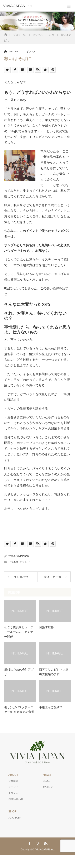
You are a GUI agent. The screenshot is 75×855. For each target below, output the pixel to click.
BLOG (46, 780)
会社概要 (13, 780)
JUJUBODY (15, 817)
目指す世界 (46, 627)
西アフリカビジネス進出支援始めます (53, 672)
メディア (13, 787)
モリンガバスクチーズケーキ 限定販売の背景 (19, 710)
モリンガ (25, 562)
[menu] (69, 6)
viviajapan (23, 556)
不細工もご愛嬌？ (50, 707)
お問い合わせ (15, 799)
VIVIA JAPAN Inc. (45, 849)
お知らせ (48, 787)
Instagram (37, 843)
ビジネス (30, 51)
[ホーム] (5, 33)
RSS (45, 843)
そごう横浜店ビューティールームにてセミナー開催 (18, 631)
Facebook (29, 843)
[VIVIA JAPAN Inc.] (31, 6)
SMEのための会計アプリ (19, 672)
